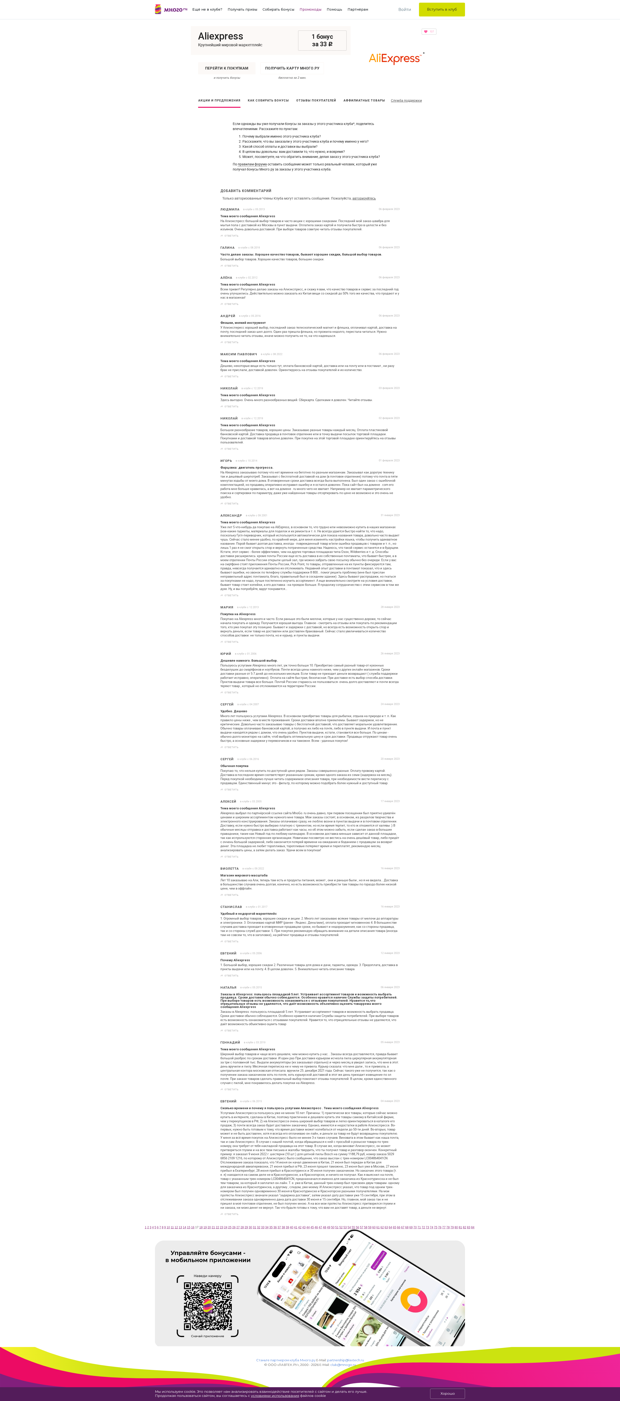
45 (312, 1227)
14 (184, 1227)
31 (254, 1227)
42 (300, 1227)
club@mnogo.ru (343, 1365)
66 (398, 1227)
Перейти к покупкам (226, 68)
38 (283, 1227)
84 (472, 1227)
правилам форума (252, 164)
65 (394, 1227)
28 (242, 1227)
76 (440, 1227)
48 (324, 1227)
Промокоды (310, 9)
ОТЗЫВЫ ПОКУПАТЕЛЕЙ (316, 100)
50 (332, 1227)
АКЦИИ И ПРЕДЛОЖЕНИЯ (219, 100)
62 (382, 1227)
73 (427, 1227)
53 (345, 1227)
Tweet (394, 235)
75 (435, 1227)
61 (378, 1227)
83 (468, 1227)
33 (262, 1227)
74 (431, 1227)
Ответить (232, 235)
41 (295, 1227)
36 (275, 1227)
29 (246, 1227)
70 (415, 1227)
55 (353, 1227)
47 (320, 1227)
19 (205, 1227)
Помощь (334, 9)
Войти (404, 9)
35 (271, 1227)
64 (390, 1227)
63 (386, 1227)
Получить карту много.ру (292, 68)
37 (279, 1227)
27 (238, 1227)
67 (402, 1227)
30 (250, 1227)
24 (225, 1227)
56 (357, 1227)
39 (287, 1227)
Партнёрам (358, 9)
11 (172, 1227)
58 (365, 1227)
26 (234, 1227)
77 (444, 1227)
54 (349, 1227)
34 (267, 1227)
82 (464, 1227)
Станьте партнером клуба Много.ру (286, 1360)
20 (209, 1227)
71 (419, 1227)
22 (217, 1227)
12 (176, 1227)
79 (452, 1227)
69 (411, 1227)
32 (258, 1227)
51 (337, 1227)
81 (460, 1227)
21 (213, 1227)
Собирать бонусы (278, 9)
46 (316, 1227)
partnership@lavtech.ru (345, 1360)
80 (456, 1227)
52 (341, 1227)
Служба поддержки (406, 100)
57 (361, 1227)
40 (291, 1227)
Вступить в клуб (442, 9)
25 (230, 1227)
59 (370, 1227)
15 (188, 1227)
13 (180, 1227)
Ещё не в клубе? (207, 9)
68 (407, 1227)
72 (423, 1227)
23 (221, 1227)
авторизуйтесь (364, 198)
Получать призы (242, 9)
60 (374, 1227)
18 (201, 1227)
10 (168, 1227)
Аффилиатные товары (364, 100)
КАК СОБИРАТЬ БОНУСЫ (268, 100)
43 (304, 1227)
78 (448, 1227)
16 (192, 1227)
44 (308, 1227)
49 (328, 1227)
